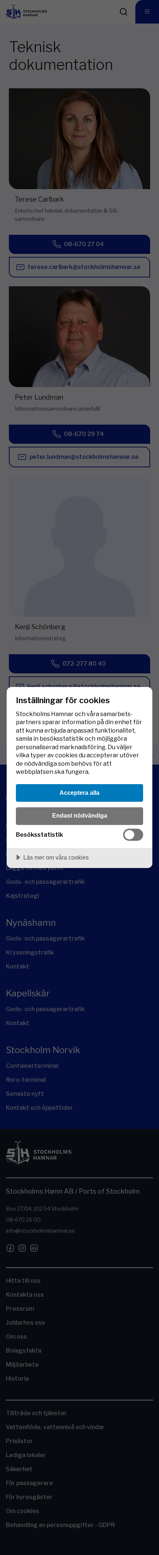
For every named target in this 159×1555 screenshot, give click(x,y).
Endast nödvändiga (79, 815)
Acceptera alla (79, 792)
